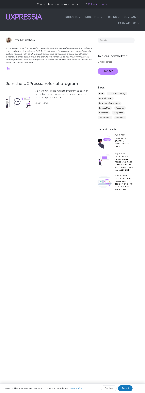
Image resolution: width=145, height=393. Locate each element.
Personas (120, 108)
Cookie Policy (75, 388)
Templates (118, 113)
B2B (101, 93)
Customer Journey (116, 93)
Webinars (120, 117)
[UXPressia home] (24, 17)
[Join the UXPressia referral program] (18, 99)
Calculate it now (97, 4)
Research (103, 113)
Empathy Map (105, 98)
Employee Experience (109, 103)
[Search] (131, 40)
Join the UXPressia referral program (42, 83)
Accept (125, 388)
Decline (109, 388)
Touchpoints (104, 117)
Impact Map (104, 108)
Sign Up (108, 71)
